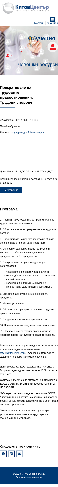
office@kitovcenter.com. (13, 353)
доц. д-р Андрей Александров (28, 132)
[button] (11, 190)
